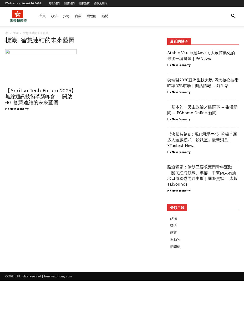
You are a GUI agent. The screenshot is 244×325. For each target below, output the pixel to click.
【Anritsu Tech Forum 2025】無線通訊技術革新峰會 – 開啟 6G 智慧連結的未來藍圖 (40, 96)
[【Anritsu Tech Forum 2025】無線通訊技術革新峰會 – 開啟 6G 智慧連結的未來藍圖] (41, 66)
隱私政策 (84, 3)
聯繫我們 (54, 3)
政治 (54, 16)
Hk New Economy (17, 108)
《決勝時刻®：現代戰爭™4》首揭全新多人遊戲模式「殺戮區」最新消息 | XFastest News (202, 140)
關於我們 (69, 3)
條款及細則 (100, 3)
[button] (233, 16)
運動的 (91, 16)
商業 (78, 16)
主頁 (42, 16)
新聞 (105, 16)
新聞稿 (175, 246)
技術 (66, 16)
